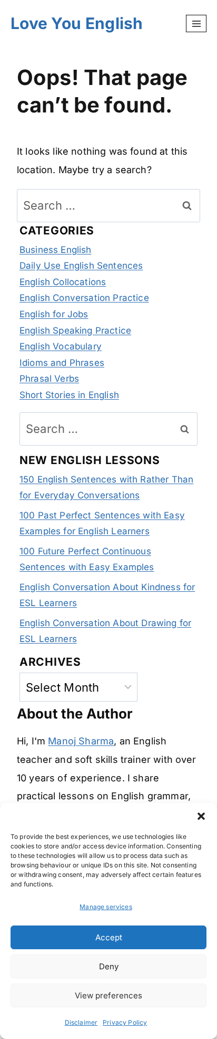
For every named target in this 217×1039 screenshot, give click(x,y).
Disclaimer (81, 1022)
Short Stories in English (69, 395)
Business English (55, 249)
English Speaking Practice (75, 330)
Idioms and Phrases (61, 362)
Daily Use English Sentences (81, 265)
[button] (201, 816)
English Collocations (62, 282)
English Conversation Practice (84, 297)
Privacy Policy (125, 1022)
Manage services (106, 907)
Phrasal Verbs (49, 378)
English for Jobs (53, 314)
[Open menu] (196, 23)
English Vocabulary (60, 346)
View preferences (108, 995)
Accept (108, 937)
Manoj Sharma (81, 741)
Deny (109, 966)
